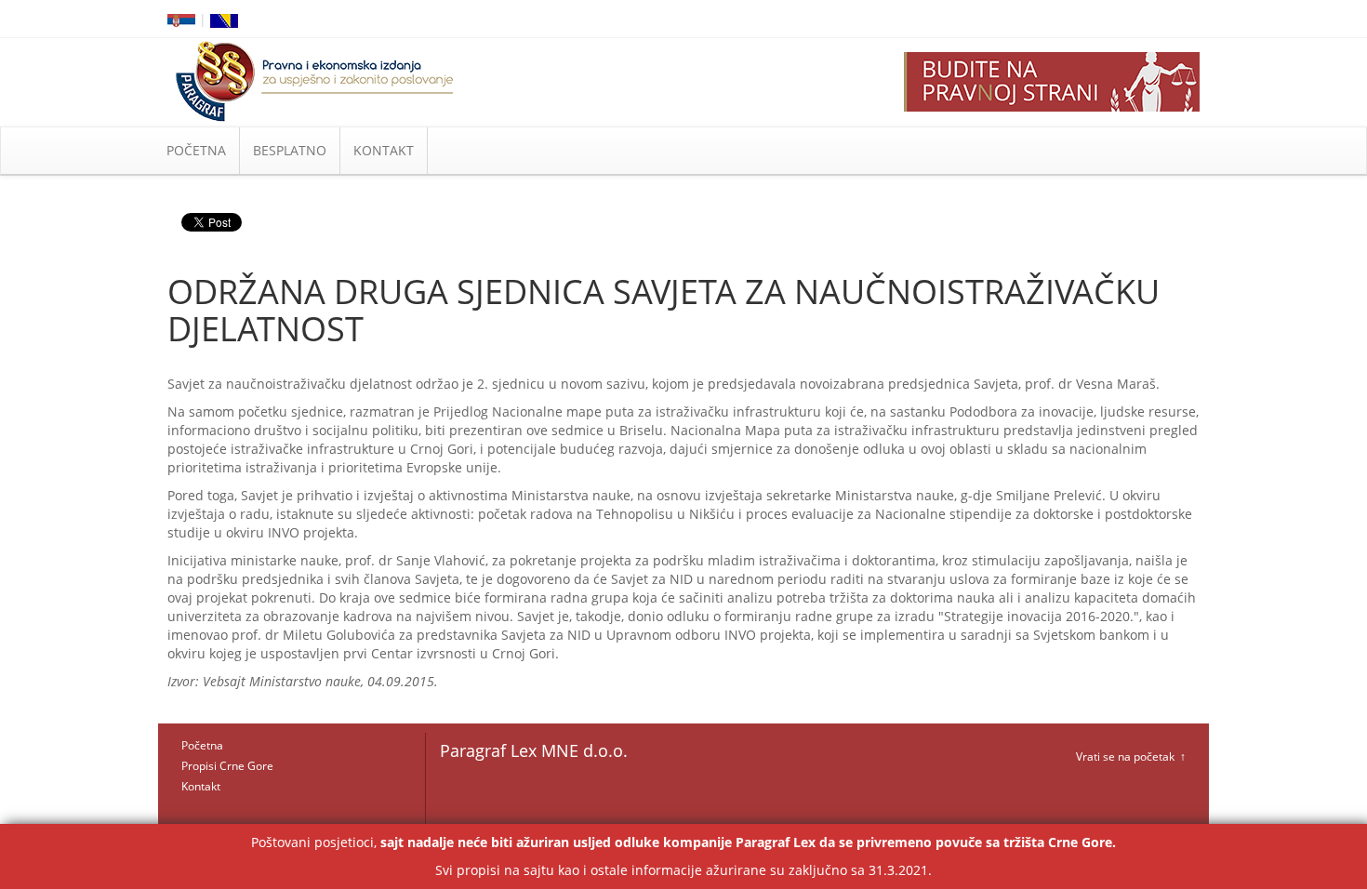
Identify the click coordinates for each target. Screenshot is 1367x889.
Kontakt (200, 786)
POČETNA (196, 150)
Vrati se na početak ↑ (1131, 756)
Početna (202, 745)
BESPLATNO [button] (289, 150)
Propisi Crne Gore (227, 766)
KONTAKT (383, 150)
